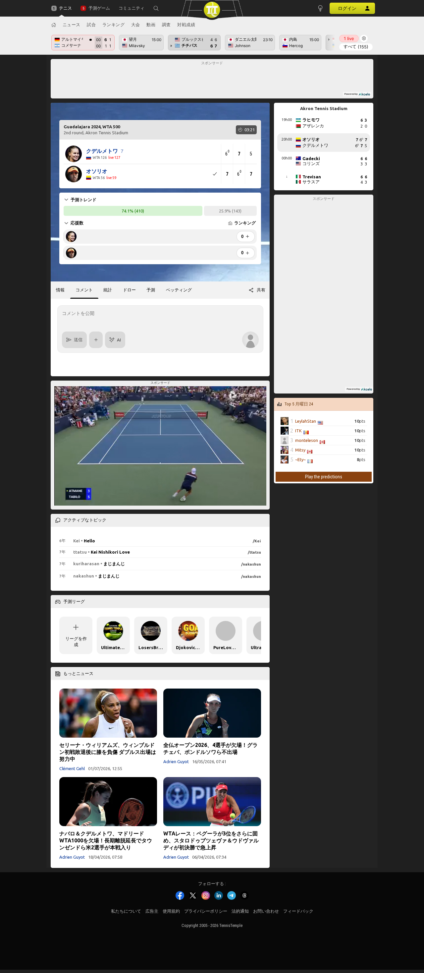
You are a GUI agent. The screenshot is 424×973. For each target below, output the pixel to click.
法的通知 (240, 911)
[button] (156, 8)
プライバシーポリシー (205, 911)
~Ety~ (300, 459)
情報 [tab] (60, 289)
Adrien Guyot (176, 761)
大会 (135, 24)
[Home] (53, 25)
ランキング (113, 24)
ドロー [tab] (129, 289)
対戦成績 (186, 24)
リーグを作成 (76, 641)
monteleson (306, 440)
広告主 (151, 911)
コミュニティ (131, 8)
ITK (298, 430)
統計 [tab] (107, 289)
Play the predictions (323, 476)
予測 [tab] (150, 289)
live (349, 38)
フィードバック (298, 911)
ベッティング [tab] (179, 289)
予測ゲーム (99, 8)
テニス (65, 8)
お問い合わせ (266, 911)
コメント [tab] (84, 289)
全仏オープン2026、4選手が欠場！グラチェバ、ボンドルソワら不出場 (210, 748)
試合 (91, 24)
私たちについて (126, 911)
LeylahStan (305, 421)
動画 (150, 24)
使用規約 (171, 911)
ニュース (71, 24)
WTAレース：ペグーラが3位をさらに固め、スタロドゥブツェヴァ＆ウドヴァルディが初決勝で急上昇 (211, 840)
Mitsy (300, 450)
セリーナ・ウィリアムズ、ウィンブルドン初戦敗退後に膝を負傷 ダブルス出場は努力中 (107, 752)
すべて (356, 46)
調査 (166, 24)
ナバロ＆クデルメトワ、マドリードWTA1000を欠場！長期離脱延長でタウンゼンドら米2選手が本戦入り (105, 840)
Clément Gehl (72, 768)
